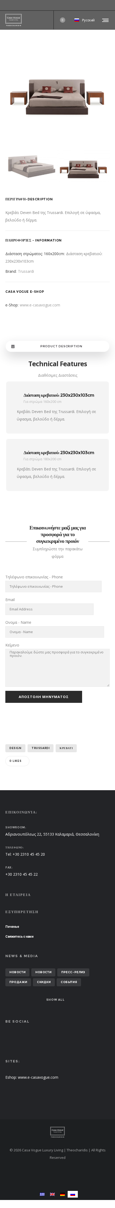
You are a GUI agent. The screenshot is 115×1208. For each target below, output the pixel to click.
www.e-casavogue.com (40, 304)
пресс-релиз (73, 972)
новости (17, 972)
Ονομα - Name (18, 622)
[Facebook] (106, 5)
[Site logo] (13, 20)
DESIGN (15, 748)
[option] (57, 92)
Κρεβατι (66, 748)
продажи (18, 982)
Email (10, 599)
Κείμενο (12, 645)
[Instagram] (110, 5)
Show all (55, 1000)
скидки (44, 982)
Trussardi (26, 271)
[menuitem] (42, 1194)
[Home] (57, 1132)
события (69, 982)
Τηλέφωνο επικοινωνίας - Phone (34, 576)
